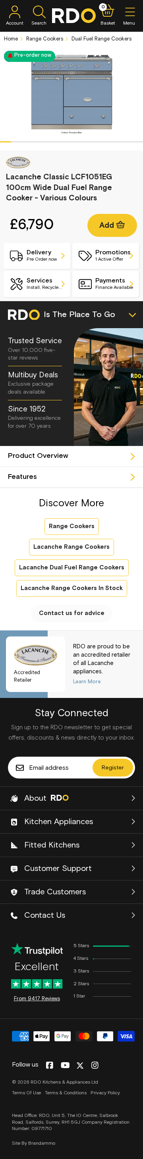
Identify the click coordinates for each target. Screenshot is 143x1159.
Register (113, 768)
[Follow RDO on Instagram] (95, 1065)
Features (22, 477)
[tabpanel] (71, 94)
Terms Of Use (26, 1093)
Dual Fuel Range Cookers (100, 39)
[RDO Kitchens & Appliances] (74, 15)
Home (11, 39)
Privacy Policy (105, 1093)
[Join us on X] (80, 1065)
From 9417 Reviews (37, 998)
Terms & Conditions (66, 1093)
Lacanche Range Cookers (71, 547)
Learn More (87, 681)
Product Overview (38, 455)
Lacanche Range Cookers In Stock (72, 588)
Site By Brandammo (33, 1143)
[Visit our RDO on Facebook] (49, 1065)
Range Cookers (44, 39)
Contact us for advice (71, 613)
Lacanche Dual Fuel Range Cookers (71, 568)
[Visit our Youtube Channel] (65, 1065)
